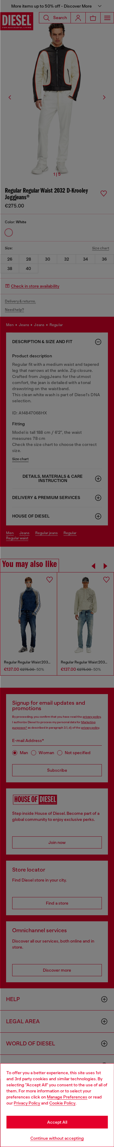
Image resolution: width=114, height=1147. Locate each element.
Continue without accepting (57, 1138)
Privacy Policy (27, 1103)
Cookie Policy (62, 1103)
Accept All (57, 1122)
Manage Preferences (67, 1097)
